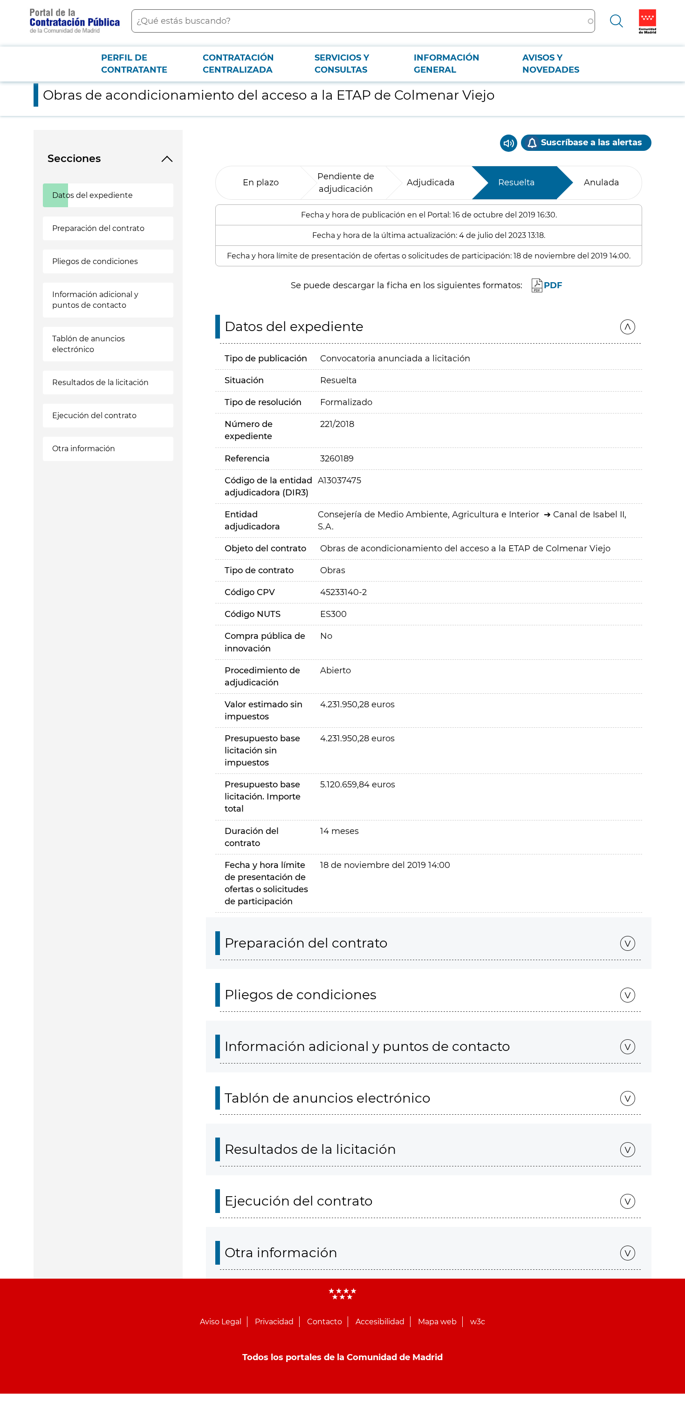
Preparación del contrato (98, 228)
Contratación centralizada (238, 64)
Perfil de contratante (134, 64)
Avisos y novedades (550, 64)
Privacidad (274, 1321)
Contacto (324, 1321)
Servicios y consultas (342, 64)
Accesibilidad (380, 1321)
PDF (553, 285)
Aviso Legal (220, 1321)
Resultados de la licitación (100, 382)
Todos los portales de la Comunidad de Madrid (342, 1357)
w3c (477, 1321)
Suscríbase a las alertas (591, 142)
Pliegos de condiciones (95, 261)
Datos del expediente (92, 195)
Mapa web (437, 1321)
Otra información (83, 448)
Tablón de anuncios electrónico (88, 344)
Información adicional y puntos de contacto (95, 300)
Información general (447, 64)
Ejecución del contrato (94, 415)
